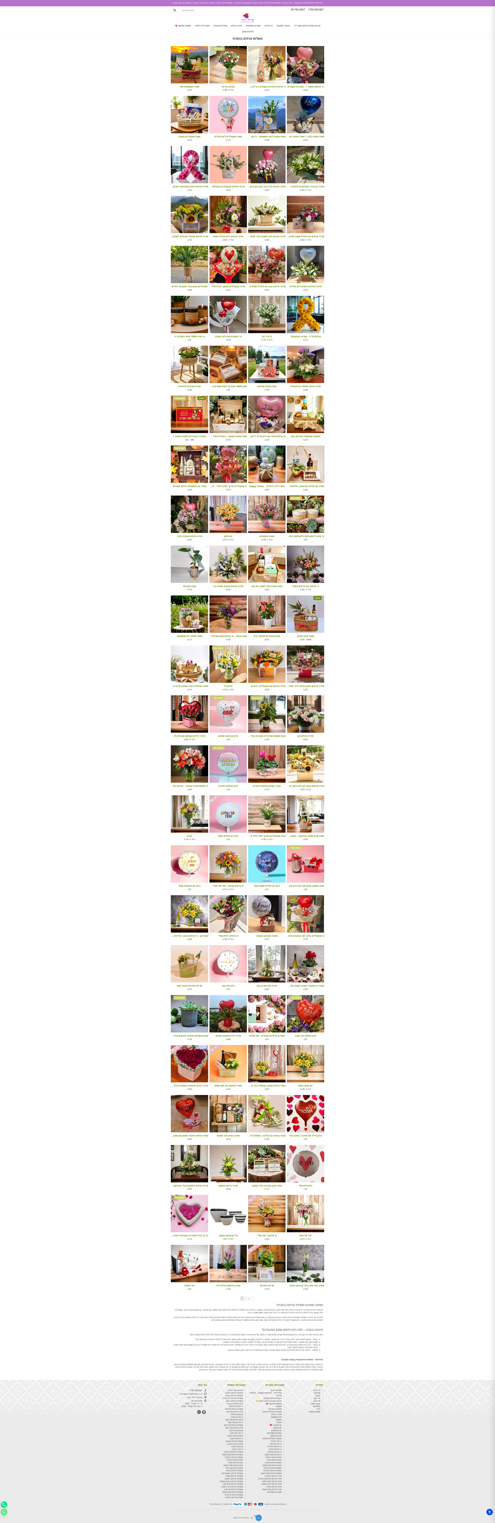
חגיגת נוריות (228, 86)
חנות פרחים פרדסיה (234, 1403)
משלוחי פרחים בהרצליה (233, 1398)
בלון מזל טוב (228, 985)
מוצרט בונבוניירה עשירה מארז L (189, 436)
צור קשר (316, 1398)
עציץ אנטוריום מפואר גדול (266, 636)
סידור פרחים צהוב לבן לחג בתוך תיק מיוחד (302, 785)
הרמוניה (228, 686)
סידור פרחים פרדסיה (234, 1411)
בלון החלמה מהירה (228, 785)
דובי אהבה (189, 1285)
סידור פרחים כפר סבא (234, 1427)
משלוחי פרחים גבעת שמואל (231, 1481)
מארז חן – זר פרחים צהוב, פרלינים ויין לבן (187, 935)
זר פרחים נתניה (275, 1449)
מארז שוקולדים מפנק (189, 136)
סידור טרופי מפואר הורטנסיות (305, 386)
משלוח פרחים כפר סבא (233, 1425)
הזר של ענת (305, 1235)
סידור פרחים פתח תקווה (272, 1489)
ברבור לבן (267, 336)
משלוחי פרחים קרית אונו (233, 1484)
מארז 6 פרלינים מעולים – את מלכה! (267, 1035)
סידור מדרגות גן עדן (267, 985)
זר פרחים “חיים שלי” (228, 935)
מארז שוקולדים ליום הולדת (228, 136)
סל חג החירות (267, 1285)
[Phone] (4, 1504)
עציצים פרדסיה (236, 1414)
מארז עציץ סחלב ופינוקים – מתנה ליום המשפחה (299, 835)
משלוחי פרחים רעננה (234, 1395)
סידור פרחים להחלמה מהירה (270, 1478)
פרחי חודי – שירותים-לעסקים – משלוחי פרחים (266, 1394)
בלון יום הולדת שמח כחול (267, 885)
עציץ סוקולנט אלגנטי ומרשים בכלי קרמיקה (186, 1035)
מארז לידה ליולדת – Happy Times (267, 486)
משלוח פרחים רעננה (234, 1441)
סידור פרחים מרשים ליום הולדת (306, 286)
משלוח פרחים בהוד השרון (232, 1486)
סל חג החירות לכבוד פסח (189, 985)
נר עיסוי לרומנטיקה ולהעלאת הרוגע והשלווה (301, 536)
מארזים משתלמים (253, 25)
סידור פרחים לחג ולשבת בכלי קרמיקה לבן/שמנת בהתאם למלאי (253, 236)
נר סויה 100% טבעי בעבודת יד (189, 336)
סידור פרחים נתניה (274, 1486)
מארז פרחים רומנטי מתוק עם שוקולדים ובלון (185, 1135)
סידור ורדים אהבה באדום (228, 1035)
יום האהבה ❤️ (276, 1425)
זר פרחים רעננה (236, 1438)
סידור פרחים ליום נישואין (272, 1484)
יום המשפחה (276, 1430)
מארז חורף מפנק (305, 636)
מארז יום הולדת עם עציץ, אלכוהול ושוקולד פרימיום (298, 486)
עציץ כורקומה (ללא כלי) (228, 1285)
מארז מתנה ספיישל (267, 386)
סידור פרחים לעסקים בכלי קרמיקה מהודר (187, 1185)
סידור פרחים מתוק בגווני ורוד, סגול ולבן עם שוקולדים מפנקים (293, 686)
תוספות (279, 1406)
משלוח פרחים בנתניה (273, 1468)
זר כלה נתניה (276, 1441)
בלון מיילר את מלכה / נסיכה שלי (305, 1135)
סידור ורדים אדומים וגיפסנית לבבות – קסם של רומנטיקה (179, 1085)
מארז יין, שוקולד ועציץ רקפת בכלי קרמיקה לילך (300, 985)
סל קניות (316, 1401)
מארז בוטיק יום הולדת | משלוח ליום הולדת (263, 1135)
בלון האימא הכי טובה (305, 1035)
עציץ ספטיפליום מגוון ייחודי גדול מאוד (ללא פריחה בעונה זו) (255, 835)
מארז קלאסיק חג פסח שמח (228, 1085)
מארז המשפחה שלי (189, 86)
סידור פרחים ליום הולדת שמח (228, 236)
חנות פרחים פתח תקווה (272, 1465)
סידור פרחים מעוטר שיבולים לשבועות (189, 236)
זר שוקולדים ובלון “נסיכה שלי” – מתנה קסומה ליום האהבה (217, 486)
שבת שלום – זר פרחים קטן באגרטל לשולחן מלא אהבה (219, 636)
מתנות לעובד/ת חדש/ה (272, 1411)
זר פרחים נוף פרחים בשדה (305, 586)
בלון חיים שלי (305, 1185)
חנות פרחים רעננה (235, 1435)
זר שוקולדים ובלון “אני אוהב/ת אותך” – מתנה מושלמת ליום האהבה (290, 935)
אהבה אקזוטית (266, 536)
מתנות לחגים (276, 1390)
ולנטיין (279, 1422)
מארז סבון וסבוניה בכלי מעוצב (267, 1185)
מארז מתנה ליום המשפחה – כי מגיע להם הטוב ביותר (259, 136)
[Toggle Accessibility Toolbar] (489, 1512)
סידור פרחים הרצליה (273, 1476)
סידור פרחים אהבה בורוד (189, 536)
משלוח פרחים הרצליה (272, 1470)
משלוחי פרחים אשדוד (234, 1476)
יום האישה (277, 1427)
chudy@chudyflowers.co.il (191, 1394)
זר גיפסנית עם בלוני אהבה (228, 336)
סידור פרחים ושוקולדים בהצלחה (228, 186)
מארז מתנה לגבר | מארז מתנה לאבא (305, 136)
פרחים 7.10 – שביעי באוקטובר (305, 336)
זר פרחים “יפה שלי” (267, 1235)
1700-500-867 (195, 1390)
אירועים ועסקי (247, 31)
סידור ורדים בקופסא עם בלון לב (189, 735)
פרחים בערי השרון (235, 1390)
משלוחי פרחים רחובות (234, 1478)
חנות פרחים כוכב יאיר (234, 1468)
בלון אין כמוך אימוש (228, 735)
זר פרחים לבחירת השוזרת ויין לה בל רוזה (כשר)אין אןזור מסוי (255, 86)
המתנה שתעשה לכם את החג (305, 436)
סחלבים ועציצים (220, 25)
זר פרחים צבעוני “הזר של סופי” (228, 885)
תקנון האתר (315, 1403)
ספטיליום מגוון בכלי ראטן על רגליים (189, 286)
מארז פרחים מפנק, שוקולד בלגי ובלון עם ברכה (262, 1085)
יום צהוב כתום (305, 1085)
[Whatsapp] (4, 1512)
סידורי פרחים (236, 25)
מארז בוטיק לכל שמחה (228, 1135)
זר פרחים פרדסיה (274, 1452)
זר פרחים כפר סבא (235, 1422)
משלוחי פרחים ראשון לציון (232, 1473)
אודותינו (317, 1393)
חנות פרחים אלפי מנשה (233, 1465)
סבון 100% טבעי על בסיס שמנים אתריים (227, 386)
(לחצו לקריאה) (240, 2)
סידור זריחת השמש (228, 1185)
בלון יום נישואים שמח (189, 885)
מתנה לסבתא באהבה (267, 935)
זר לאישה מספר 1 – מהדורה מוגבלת (305, 86)
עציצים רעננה (237, 1446)
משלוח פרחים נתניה (273, 1462)
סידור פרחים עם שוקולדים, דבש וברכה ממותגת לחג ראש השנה (253, 686)
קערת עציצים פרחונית (189, 386)
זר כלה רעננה (237, 1449)
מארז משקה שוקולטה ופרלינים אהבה (305, 885)
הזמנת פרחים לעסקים (272, 1398)
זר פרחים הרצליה (274, 1446)
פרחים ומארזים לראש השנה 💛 (307, 25)
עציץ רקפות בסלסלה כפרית (267, 785)
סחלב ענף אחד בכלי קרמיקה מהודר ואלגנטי (302, 1285)
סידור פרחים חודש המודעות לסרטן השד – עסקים (183, 186)
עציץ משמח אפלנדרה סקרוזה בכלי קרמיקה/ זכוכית (260, 735)
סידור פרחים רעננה (235, 1444)
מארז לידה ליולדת (202, 25)
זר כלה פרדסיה (276, 1444)
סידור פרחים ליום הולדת (272, 1481)
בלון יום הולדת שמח (228, 835)
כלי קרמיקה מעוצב (228, 1235)
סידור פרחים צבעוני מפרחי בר (228, 586)
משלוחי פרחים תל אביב (233, 1452)
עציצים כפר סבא (236, 1430)
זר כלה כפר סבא (236, 1433)
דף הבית (316, 1390)
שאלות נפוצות (314, 1411)
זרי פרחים (269, 25)
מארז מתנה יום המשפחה (189, 636)
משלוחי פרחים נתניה (234, 1470)
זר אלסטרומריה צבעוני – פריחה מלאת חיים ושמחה (182, 785)
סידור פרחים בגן (306, 735)
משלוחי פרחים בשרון (234, 1401)
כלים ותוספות (276, 1417)
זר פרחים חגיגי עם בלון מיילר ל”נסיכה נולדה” (263, 436)
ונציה (189, 835)
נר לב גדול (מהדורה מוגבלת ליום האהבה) (187, 1235)
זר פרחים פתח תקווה (273, 1454)
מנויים (317, 1395)
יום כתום (228, 536)
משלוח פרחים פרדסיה (234, 1409)
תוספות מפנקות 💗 (183, 25)
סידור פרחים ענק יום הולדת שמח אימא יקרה (263, 286)
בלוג (318, 1409)
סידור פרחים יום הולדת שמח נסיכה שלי (304, 236)
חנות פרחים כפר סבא (234, 1419)
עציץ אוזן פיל (189, 586)
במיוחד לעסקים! (283, 25)
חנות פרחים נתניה (274, 1460)
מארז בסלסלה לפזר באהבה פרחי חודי (189, 686)
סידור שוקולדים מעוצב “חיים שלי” (228, 286)
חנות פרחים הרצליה (273, 1457)
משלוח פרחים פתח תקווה (271, 1473)
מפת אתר (316, 1406)
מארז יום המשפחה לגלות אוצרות (189, 486)
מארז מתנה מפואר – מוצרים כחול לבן (228, 436)
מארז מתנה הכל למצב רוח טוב (266, 586)
